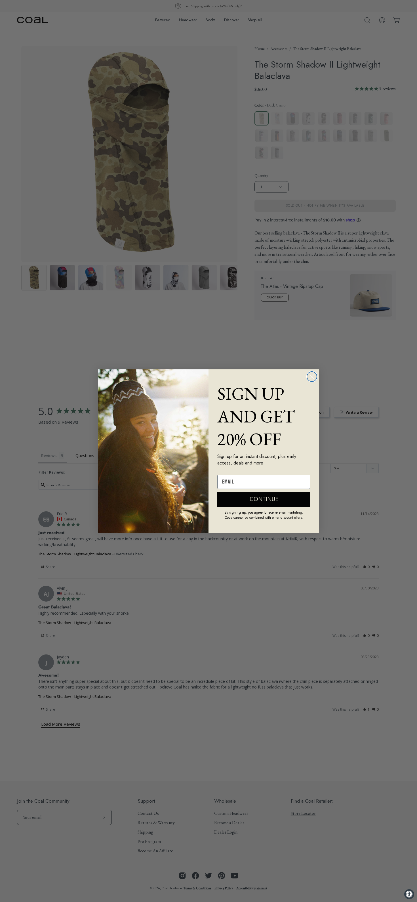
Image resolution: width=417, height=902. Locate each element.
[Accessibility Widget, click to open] (409, 894)
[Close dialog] (312, 377)
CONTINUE (264, 499)
